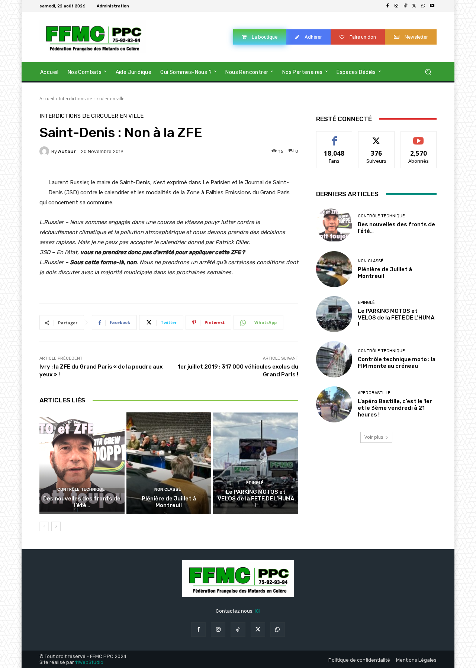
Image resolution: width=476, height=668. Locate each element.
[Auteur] (45, 151)
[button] (428, 71)
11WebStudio (89, 662)
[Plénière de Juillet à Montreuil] (169, 463)
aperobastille (374, 393)
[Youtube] (432, 5)
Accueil (46, 98)
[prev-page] (44, 526)
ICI (257, 611)
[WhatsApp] (423, 5)
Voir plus (373, 437)
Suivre (376, 137)
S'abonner (418, 137)
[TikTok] (405, 5)
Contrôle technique (81, 489)
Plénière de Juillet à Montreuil (169, 502)
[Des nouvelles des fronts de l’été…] (82, 463)
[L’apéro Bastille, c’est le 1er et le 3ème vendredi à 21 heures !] (334, 404)
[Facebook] (387, 5)
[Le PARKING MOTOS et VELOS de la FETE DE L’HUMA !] (255, 463)
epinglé (255, 483)
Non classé (167, 489)
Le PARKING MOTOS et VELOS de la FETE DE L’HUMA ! (256, 499)
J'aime (334, 137)
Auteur (67, 151)
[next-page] (56, 526)
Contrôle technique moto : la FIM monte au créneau (396, 362)
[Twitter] (414, 5)
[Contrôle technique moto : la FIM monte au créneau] (334, 359)
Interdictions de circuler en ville (92, 98)
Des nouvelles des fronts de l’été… (81, 502)
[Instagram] (396, 5)
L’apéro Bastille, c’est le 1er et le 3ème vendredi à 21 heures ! (395, 408)
